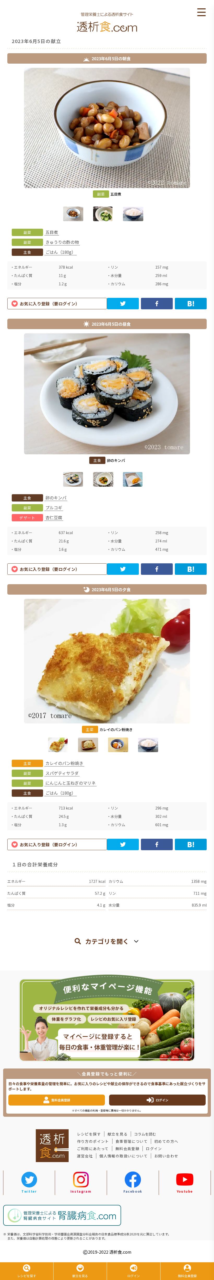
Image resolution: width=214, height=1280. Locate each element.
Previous (3, 145)
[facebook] (157, 303)
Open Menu (201, 12)
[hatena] (191, 303)
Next (210, 145)
